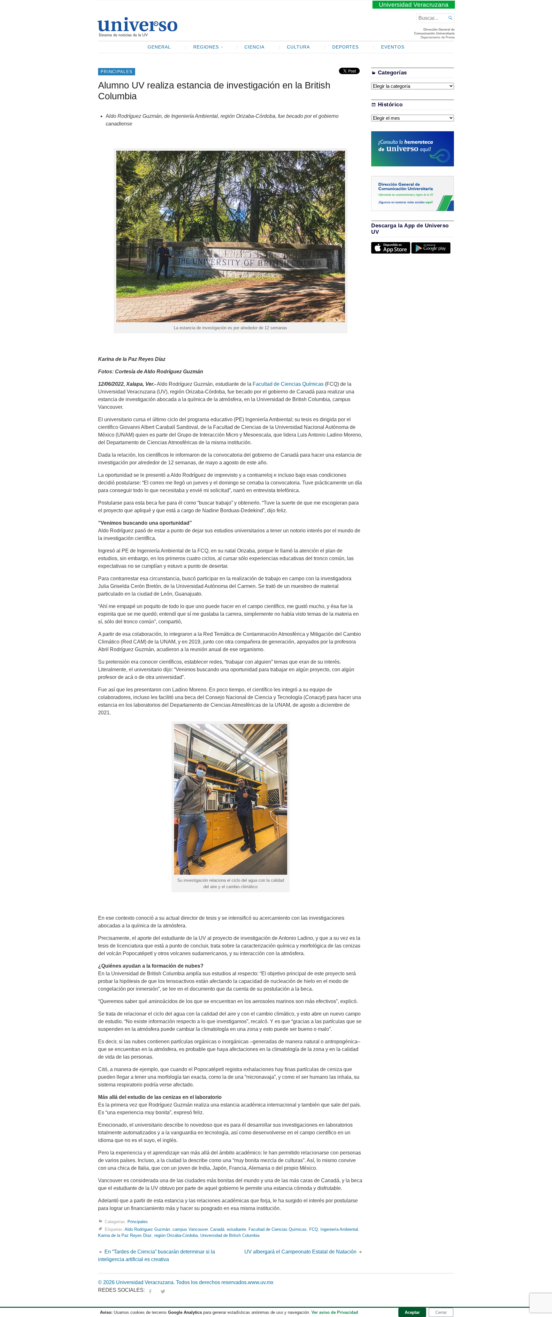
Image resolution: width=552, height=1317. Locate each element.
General (159, 47)
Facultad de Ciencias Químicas (288, 384)
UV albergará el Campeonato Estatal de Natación (300, 1251)
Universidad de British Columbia (229, 1235)
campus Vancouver (190, 1229)
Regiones (206, 47)
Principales (117, 71)
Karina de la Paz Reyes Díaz (125, 1235)
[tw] (163, 1290)
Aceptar (412, 1312)
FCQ (313, 1229)
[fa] (150, 1290)
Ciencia (254, 47)
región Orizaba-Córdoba (176, 1235)
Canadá (217, 1229)
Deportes (345, 47)
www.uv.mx (260, 1282)
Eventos (392, 47)
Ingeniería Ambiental (339, 1229)
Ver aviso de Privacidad (334, 1312)
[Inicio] (137, 34)
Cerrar (441, 1312)
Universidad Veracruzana (413, 4)
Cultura (298, 47)
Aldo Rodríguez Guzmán (147, 1229)
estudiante (236, 1229)
